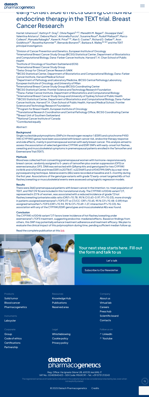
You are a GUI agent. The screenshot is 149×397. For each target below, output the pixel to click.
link (62, 230)
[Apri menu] (142, 6)
